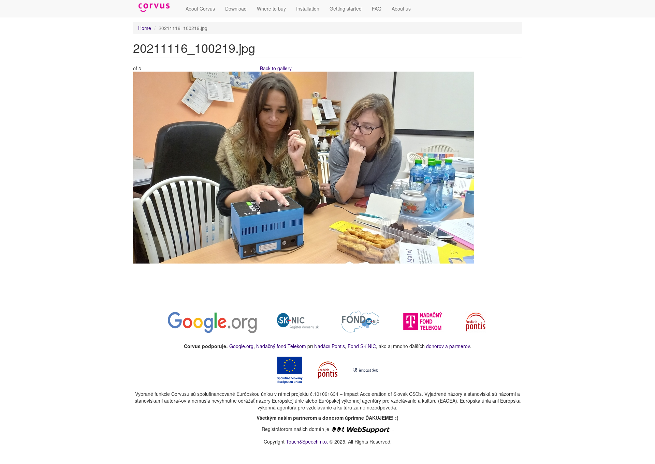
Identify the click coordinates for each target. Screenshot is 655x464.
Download (236, 8)
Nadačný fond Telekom (281, 346)
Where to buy (271, 8)
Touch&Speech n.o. (307, 441)
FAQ (376, 8)
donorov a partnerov (448, 346)
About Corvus (200, 8)
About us (401, 8)
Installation (307, 8)
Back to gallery (276, 68)
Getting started (346, 8)
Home (144, 28)
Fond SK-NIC (362, 346)
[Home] (156, 8)
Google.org (241, 346)
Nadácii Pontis (329, 346)
